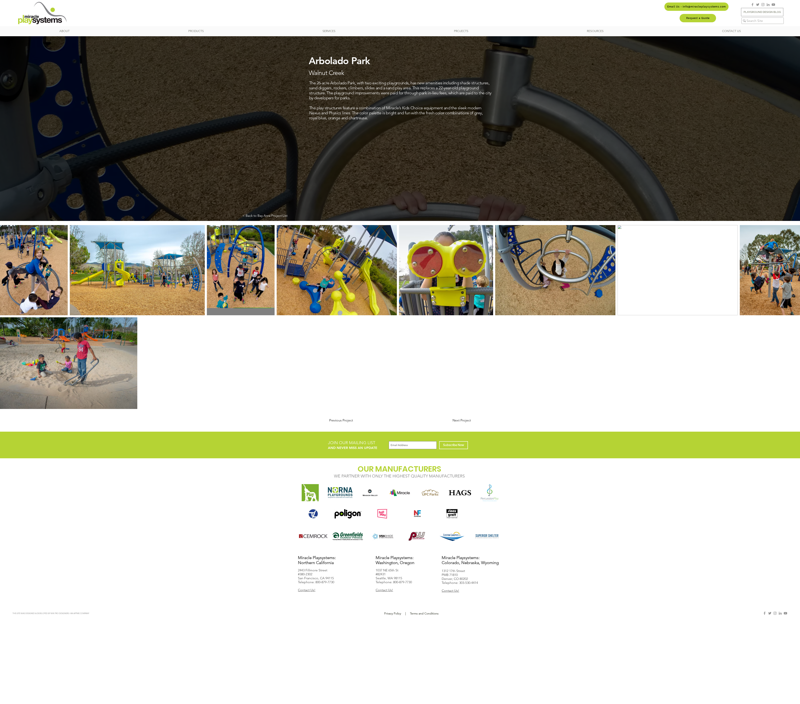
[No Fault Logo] (417, 513)
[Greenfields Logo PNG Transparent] (348, 536)
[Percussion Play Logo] (489, 492)
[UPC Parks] (430, 492)
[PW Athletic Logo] (417, 536)
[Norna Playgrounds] (340, 492)
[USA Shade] (382, 536)
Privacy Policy (392, 613)
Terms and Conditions (424, 613)
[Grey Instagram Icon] (763, 4)
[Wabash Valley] (370, 492)
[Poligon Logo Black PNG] (348, 513)
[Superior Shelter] (486, 536)
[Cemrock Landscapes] (313, 536)
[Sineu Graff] (452, 513)
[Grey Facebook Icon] (752, 4)
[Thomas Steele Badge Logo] (313, 513)
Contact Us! (306, 590)
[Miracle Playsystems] (400, 492)
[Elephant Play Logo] (310, 492)
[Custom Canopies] (452, 536)
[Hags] (460, 492)
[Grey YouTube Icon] (773, 4)
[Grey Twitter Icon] (758, 4)
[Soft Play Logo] (382, 513)
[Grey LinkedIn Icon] (768, 4)
